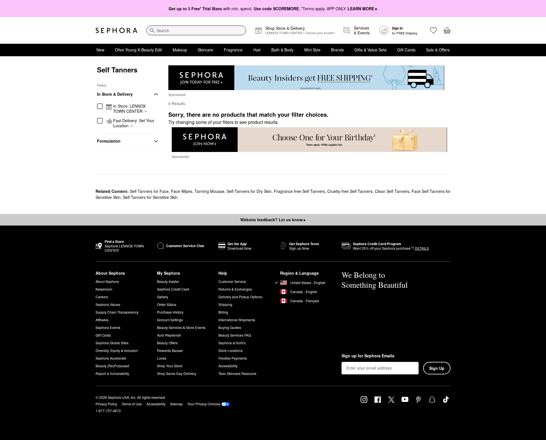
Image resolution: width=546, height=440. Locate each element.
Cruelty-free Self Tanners (350, 191)
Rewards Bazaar (170, 350)
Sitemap (176, 403)
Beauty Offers (167, 342)
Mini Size (312, 50)
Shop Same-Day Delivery (176, 373)
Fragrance (233, 50)
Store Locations (230, 350)
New (100, 50)
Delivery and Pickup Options (240, 296)
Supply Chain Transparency (117, 312)
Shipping (225, 304)
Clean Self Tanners (392, 191)
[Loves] (433, 30)
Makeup (180, 50)
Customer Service (232, 281)
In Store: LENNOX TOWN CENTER (129, 109)
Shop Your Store (169, 365)
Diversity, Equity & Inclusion (117, 350)
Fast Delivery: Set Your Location (133, 123)
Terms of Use (132, 403)
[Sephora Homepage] (116, 30)
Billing (223, 312)
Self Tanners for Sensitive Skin (150, 197)
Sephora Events (108, 327)
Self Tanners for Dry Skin (249, 191)
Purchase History (170, 312)
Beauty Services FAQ (234, 335)
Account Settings (170, 319)
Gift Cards (406, 50)
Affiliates (102, 319)
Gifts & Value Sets (370, 50)
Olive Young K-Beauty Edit (138, 50)
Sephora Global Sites (112, 342)
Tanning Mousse (209, 191)
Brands (337, 50)
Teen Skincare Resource (237, 373)
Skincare (205, 50)
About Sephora (107, 281)
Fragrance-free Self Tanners (299, 191)
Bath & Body (282, 50)
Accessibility (227, 365)
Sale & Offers (438, 50)
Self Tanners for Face (149, 191)
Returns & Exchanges (235, 289)
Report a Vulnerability (112, 373)
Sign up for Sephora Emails (368, 355)
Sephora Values (108, 304)
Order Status (166, 304)
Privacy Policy (106, 403)
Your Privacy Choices (203, 403)
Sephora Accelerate (111, 358)
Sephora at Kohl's (232, 342)
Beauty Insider (168, 281)
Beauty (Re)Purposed (112, 365)
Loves (161, 358)
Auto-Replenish (169, 335)
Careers (102, 296)
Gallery (162, 296)
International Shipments (236, 319)
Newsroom (104, 289)
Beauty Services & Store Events (181, 327)
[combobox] (196, 30)
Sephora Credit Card (173, 289)
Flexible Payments (232, 358)
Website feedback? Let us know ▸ (273, 219)
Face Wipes (181, 191)
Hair (257, 50)
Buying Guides (229, 327)
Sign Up (436, 368)
